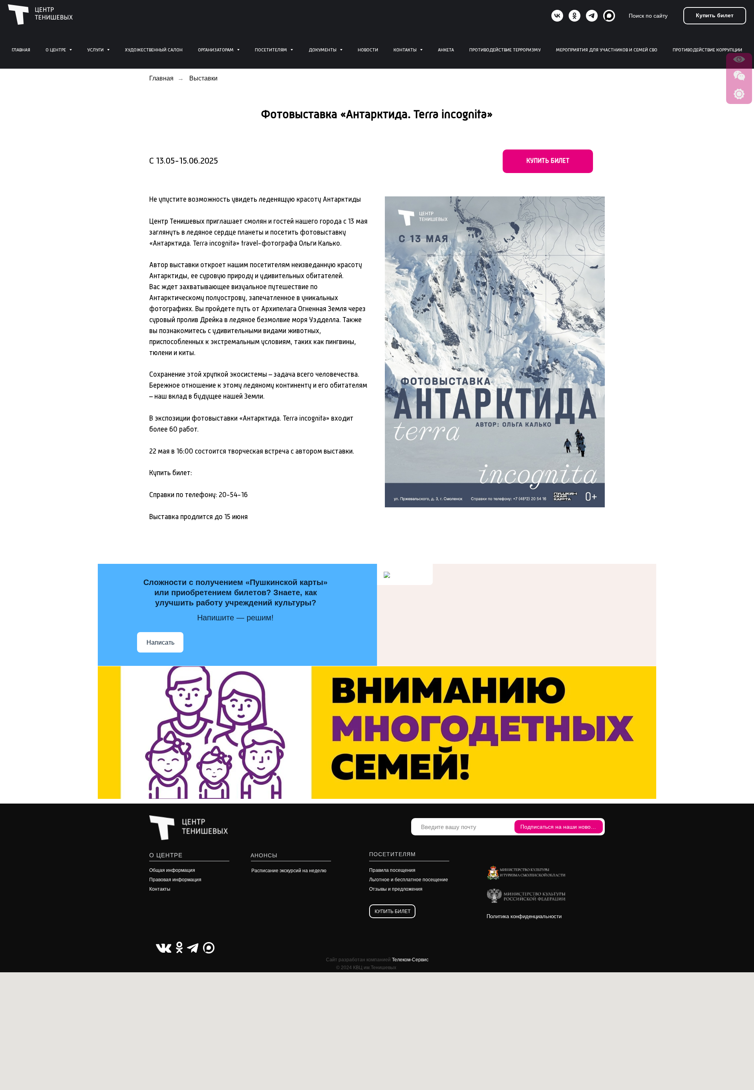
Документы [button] (323, 50)
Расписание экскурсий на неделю (288, 870)
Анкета (446, 50)
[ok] (574, 16)
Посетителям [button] (271, 50)
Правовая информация (175, 879)
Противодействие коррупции (707, 50)
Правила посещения (392, 870)
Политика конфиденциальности (524, 916)
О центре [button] (56, 50)
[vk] (557, 16)
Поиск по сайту (648, 16)
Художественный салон (154, 50)
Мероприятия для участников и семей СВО (606, 50)
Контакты (159, 889)
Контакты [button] (405, 50)
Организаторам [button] (216, 50)
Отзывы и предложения (396, 889)
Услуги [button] (96, 50)
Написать (160, 642)
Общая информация (172, 870)
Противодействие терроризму (505, 50)
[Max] (609, 16)
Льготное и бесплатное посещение (408, 879)
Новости (368, 50)
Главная (21, 50)
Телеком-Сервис (410, 959)
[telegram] (592, 16)
